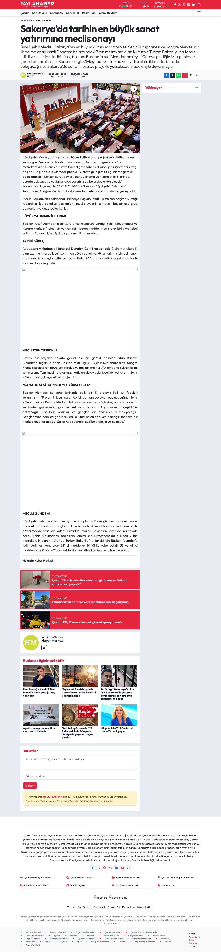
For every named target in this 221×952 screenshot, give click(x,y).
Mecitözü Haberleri (58, 938)
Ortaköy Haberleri (113, 938)
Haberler (26, 20)
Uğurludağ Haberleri (145, 941)
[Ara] (199, 5)
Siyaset (63, 941)
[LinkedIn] (116, 867)
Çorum (24, 13)
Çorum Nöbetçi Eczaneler (37, 877)
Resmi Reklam (107, 13)
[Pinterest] (104, 867)
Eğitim (56, 935)
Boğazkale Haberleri (85, 932)
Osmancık (56, 13)
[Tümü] (196, 87)
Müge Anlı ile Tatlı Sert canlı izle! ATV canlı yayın (117, 730)
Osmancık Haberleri (141, 938)
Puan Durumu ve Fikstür (36, 885)
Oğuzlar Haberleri (86, 938)
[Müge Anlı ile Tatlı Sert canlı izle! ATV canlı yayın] (119, 715)
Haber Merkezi (52, 640)
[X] (98, 867)
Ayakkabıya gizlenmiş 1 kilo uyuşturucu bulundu (39, 730)
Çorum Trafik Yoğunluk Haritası (177, 877)
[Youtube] (122, 867)
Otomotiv (165, 938)
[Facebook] (92, 867)
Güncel (90, 935)
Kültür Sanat (159, 935)
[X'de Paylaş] (172, 75)
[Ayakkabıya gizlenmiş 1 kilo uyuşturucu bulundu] (41, 715)
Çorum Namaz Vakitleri (128, 877)
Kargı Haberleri (135, 935)
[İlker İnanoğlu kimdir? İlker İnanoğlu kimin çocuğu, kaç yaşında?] (41, 676)
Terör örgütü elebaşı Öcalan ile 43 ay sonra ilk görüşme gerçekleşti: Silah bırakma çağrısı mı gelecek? (117, 694)
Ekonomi (73, 935)
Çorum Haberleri (113, 932)
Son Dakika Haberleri (126, 885)
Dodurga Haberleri (34, 935)
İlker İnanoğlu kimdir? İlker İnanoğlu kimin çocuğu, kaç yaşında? (39, 692)
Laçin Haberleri (32, 938)
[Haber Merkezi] (31, 642)
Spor (79, 941)
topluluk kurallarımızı (54, 796)
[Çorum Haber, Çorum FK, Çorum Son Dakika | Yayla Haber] (37, 4)
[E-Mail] (44, 647)
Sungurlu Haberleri (100, 941)
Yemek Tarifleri (32, 945)
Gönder (30, 785)
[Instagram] (110, 867)
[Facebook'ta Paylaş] (166, 75)
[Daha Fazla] (185, 75)
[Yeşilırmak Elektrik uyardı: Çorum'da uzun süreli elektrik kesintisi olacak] (80, 676)
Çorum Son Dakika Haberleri (144, 932)
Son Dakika (39, 13)
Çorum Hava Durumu (82, 877)
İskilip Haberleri (111, 935)
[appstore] (100, 897)
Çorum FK (72, 13)
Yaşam (168, 941)
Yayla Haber (43, 20)
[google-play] (118, 897)
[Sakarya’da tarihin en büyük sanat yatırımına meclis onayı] (80, 118)
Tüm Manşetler (78, 885)
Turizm (122, 941)
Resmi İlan (89, 13)
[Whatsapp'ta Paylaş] (178, 75)
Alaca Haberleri (33, 932)
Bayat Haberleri (58, 932)
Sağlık (47, 941)
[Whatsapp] (128, 867)
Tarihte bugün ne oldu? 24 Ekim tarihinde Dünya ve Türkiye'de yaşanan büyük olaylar (77, 733)
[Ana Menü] (199, 12)
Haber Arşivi (168, 885)
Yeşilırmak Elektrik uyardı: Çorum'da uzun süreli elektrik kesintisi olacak (79, 692)
